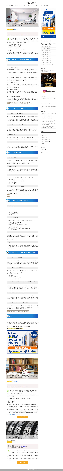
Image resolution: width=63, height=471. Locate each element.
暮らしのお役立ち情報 (44, 5)
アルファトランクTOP (9, 5)
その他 (43, 143)
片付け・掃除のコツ (36, 5)
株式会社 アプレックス (30, 469)
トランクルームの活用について (14, 46)
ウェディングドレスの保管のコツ (15, 45)
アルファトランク (23, 386)
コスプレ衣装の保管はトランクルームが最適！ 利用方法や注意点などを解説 (21, 103)
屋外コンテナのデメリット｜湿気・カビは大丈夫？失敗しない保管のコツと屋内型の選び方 (49, 106)
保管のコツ (25, 5)
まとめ (10, 50)
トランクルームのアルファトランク (13, 414)
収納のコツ (30, 5)
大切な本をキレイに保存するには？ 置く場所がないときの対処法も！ (20, 102)
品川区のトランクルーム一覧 (46, 54)
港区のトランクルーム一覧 (46, 48)
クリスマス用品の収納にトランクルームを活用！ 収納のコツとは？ (19, 311)
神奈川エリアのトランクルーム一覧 (47, 64)
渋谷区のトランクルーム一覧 (46, 46)
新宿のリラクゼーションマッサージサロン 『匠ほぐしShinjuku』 (47, 71)
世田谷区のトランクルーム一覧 (46, 52)
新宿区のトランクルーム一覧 (46, 58)
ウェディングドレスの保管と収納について (16, 44)
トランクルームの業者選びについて (15, 47)
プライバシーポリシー (44, 152)
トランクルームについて (18, 5)
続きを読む (23, 416)
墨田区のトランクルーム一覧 (46, 60)
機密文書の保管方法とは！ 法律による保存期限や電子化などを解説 (19, 310)
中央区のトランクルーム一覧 (46, 50)
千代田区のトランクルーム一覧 (46, 56)
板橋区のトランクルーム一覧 (46, 62)
